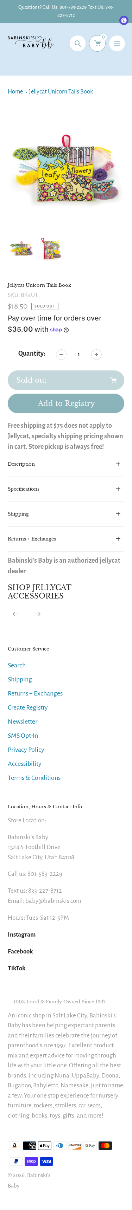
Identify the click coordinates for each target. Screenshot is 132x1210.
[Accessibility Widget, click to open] (123, 20)
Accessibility (25, 763)
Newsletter (22, 721)
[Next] (38, 614)
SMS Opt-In (23, 735)
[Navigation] (117, 43)
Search (17, 665)
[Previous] (15, 614)
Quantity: (31, 353)
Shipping (20, 679)
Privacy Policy (26, 749)
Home (15, 92)
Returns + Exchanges (35, 693)
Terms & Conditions (34, 777)
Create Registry (28, 707)
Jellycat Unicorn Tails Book (61, 92)
